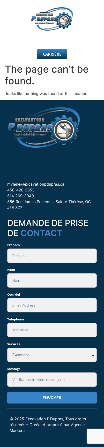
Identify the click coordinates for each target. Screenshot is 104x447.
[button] (52, 40)
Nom (11, 270)
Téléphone (15, 319)
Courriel (13, 294)
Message (14, 369)
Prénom (13, 245)
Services (13, 344)
